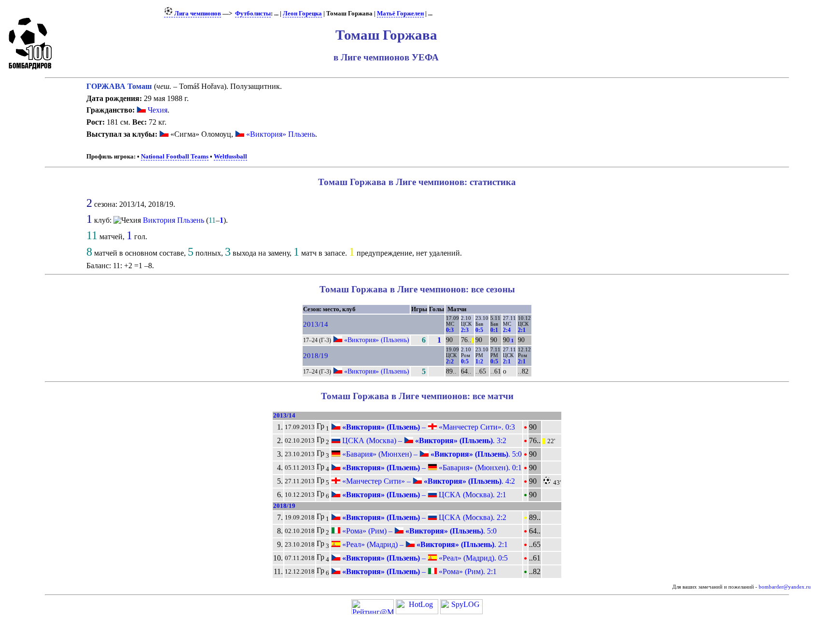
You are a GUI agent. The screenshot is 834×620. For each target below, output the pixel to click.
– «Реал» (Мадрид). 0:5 (424, 558)
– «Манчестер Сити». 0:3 (427, 427)
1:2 (479, 361)
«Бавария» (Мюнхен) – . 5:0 (431, 454)
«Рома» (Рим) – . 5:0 (418, 531)
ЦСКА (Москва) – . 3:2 (423, 440)
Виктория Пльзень (173, 220)
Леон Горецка (302, 13)
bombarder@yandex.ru (785, 587)
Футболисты (253, 13)
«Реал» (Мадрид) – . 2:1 (424, 544)
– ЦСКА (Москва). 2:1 (423, 494)
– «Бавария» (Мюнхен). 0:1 (431, 467)
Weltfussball (230, 156)
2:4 (507, 330)
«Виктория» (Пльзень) (376, 340)
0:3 (450, 330)
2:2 (450, 361)
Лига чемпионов (197, 13)
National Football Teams (174, 156)
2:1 (522, 330)
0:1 (494, 330)
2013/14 (315, 324)
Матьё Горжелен (400, 13)
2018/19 (315, 356)
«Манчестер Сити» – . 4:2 (427, 481)
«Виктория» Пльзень (280, 134)
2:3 (465, 330)
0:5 (479, 330)
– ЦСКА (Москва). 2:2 (423, 517)
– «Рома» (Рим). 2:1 (418, 571)
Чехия (156, 110)
